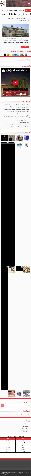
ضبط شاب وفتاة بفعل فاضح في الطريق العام (18, 113)
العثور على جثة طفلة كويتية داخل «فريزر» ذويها (17, 124)
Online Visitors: (24, 424)
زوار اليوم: (26, 426)
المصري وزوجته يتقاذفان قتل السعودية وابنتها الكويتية (16, 104)
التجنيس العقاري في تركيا (23, 120)
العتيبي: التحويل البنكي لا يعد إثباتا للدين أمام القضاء (16, 109)
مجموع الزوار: (25, 431)
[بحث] (2, 405)
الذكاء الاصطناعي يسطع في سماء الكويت (19, 127)
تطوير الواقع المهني (24, 122)
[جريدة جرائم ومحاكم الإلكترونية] (15, 3)
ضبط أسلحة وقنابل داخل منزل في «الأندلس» (18, 111)
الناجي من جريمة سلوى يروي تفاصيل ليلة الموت (17, 106)
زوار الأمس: (26, 428)
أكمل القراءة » (25, 46)
